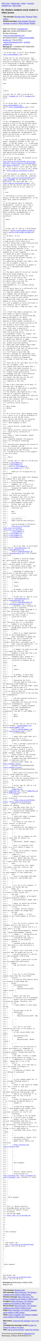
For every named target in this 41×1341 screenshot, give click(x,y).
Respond (29, 17)
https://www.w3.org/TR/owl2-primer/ (20, 170)
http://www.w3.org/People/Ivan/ (22, 1244)
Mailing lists (15, 3)
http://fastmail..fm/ (12, 1177)
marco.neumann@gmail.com (14, 35)
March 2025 (17, 5)
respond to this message (21, 1321)
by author (20, 1327)
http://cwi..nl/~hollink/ (13, 529)
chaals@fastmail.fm (16, 549)
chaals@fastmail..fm (22, 548)
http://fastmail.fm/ (11, 1175)
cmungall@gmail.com (24, 725)
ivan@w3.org (22, 29)
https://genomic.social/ (12, 763)
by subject (12, 1327)
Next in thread (24, 23)
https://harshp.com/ (21, 1144)
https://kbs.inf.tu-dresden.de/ (19, 1215)
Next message (23, 21)
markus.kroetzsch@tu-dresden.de (23, 230)
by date (31, 1325)
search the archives (32, 1330)
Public (23, 3)
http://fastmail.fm (28, 1175)
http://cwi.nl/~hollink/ (21, 526)
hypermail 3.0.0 (29, 1333)
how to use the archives (15, 1330)
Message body (20, 17)
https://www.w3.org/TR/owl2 (20, 802)
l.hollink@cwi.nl (16, 462)
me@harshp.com (17, 789)
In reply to (14, 23)
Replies (32, 23)
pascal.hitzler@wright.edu (13, 42)
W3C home (6, 3)
